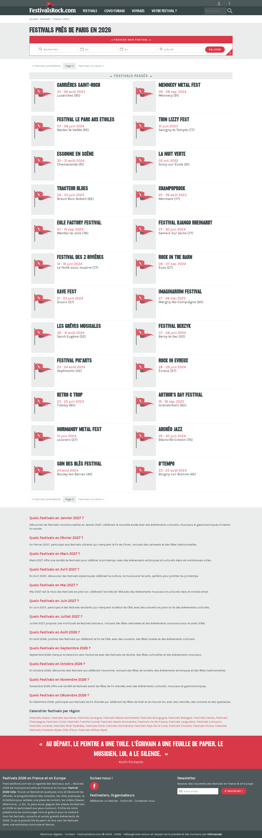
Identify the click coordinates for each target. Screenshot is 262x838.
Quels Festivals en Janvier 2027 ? (56, 518)
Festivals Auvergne (90, 717)
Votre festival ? (164, 10)
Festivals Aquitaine (63, 717)
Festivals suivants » (91, 65)
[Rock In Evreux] (144, 372)
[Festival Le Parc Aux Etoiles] (42, 131)
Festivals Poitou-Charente (210, 725)
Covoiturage (114, 10)
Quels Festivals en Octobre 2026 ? (57, 664)
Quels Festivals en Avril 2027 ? (54, 569)
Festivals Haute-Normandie (119, 721)
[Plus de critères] (230, 53)
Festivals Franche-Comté (83, 721)
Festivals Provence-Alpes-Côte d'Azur (53, 730)
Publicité (126, 800)
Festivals (90, 10)
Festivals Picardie (180, 725)
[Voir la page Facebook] (229, 4)
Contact (70, 834)
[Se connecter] (221, 3)
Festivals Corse (56, 721)
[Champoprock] (144, 199)
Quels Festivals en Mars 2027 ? (54, 553)
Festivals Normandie (119, 725)
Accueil (33, 19)
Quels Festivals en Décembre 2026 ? (59, 695)
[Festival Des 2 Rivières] (42, 268)
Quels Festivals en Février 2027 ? (56, 538)
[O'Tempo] (144, 475)
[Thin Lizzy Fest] (144, 131)
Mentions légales (51, 834)
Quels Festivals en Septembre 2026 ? (60, 648)
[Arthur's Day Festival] (144, 406)
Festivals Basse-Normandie (121, 717)
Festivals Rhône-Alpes (93, 730)
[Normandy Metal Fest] (42, 440)
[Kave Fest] (42, 303)
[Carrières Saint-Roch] (42, 96)
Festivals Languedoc (182, 721)
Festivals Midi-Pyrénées (69, 725)
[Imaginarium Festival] (144, 303)
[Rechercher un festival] (230, 10)
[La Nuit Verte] (144, 165)
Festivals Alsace (39, 717)
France (57, 19)
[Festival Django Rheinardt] (144, 234)
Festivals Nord (95, 725)
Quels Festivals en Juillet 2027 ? (55, 616)
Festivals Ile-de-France (152, 721)
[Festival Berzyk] (144, 337)
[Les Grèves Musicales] (42, 337)
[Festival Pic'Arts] (42, 372)
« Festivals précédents (46, 65)
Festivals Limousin (209, 721)
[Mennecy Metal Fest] (144, 96)
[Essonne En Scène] (42, 165)
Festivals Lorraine (40, 725)
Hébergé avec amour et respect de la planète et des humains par (173, 834)
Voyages (138, 10)
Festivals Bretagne (180, 717)
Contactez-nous (145, 800)
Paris (66, 19)
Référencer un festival (104, 800)
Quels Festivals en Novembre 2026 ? (59, 679)
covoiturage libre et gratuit (39, 812)
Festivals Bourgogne (153, 717)
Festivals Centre (204, 717)
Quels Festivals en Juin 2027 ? (54, 601)
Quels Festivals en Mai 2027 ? (53, 585)
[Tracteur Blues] (42, 199)
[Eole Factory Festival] (42, 234)
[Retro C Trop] (42, 406)
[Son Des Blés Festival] (42, 475)
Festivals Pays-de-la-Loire (151, 725)
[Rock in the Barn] (144, 268)
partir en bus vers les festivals (59, 820)
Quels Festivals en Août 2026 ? (54, 632)
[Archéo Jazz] (144, 440)
